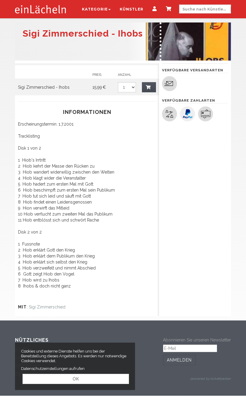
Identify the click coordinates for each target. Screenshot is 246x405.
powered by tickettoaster (210, 379)
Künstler (131, 9)
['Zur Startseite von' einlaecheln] (40, 9)
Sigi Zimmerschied (47, 307)
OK (76, 379)
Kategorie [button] (95, 9)
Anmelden (179, 360)
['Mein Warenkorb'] (168, 9)
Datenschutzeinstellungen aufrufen (53, 368)
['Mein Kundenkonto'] (154, 9)
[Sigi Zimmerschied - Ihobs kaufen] (149, 87)
